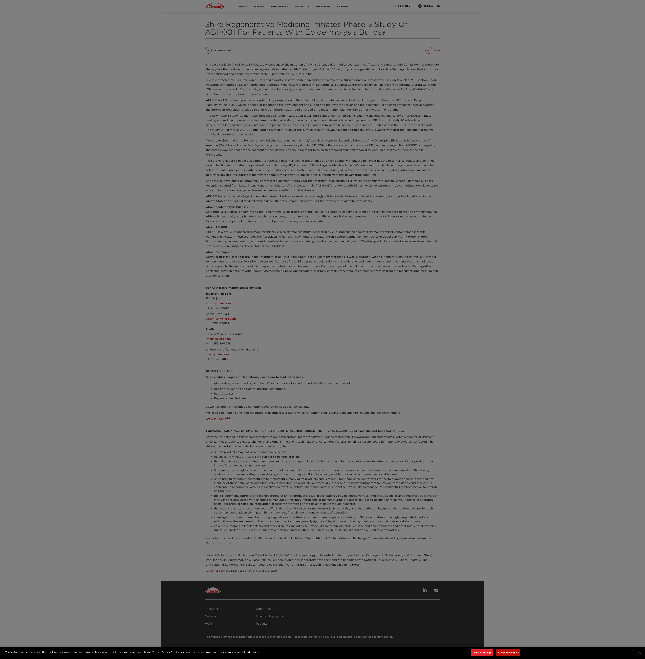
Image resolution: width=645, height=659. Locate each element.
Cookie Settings (481, 652)
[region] (322, 653)
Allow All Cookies (508, 652)
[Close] (639, 652)
